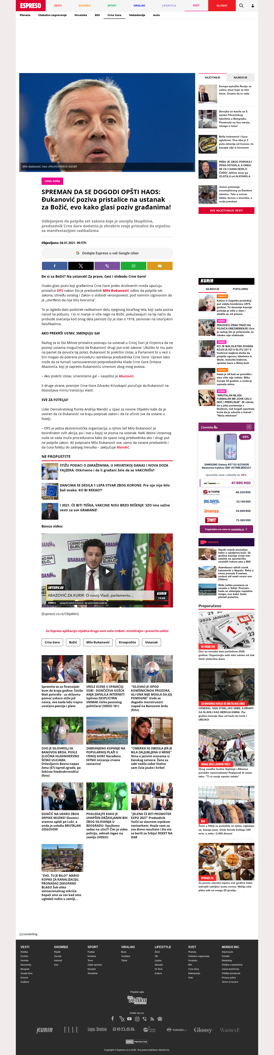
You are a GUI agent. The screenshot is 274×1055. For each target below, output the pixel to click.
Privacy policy (229, 977)
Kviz (56, 965)
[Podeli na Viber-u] (107, 266)
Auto (156, 15)
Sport (93, 947)
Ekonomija (26, 965)
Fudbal (91, 952)
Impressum (227, 952)
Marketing (227, 960)
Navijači (92, 969)
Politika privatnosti (231, 973)
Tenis (90, 960)
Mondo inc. (231, 947)
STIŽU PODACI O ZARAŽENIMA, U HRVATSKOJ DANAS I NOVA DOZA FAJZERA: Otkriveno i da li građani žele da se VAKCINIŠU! (114, 467)
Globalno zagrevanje (52, 15)
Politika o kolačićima (232, 965)
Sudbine (25, 982)
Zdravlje (159, 965)
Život (157, 952)
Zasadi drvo (26, 973)
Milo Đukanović (98, 642)
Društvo (24, 956)
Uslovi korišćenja (230, 969)
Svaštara (125, 956)
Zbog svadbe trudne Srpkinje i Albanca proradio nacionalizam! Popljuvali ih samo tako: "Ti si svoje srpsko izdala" (225, 772)
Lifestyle (163, 947)
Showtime (93, 973)
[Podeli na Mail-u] (160, 266)
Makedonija (137, 15)
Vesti (25, 947)
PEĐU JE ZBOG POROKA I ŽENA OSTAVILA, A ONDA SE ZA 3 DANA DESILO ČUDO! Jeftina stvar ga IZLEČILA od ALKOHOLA (235, 169)
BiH (97, 15)
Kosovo (24, 977)
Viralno (128, 947)
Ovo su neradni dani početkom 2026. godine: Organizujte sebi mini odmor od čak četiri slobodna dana (226, 655)
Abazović (126, 376)
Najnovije (240, 77)
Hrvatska (81, 15)
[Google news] (159, 1018)
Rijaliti (57, 952)
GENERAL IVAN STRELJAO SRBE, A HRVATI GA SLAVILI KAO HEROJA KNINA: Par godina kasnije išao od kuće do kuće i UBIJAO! (226, 714)
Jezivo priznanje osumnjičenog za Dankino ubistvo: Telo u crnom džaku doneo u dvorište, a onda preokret (235, 194)
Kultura (158, 973)
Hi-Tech (159, 969)
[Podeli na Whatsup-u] (133, 266)
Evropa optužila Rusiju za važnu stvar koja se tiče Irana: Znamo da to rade (235, 90)
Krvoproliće (127, 642)
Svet (192, 947)
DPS (60, 290)
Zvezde (58, 956)
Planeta (25, 15)
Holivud (58, 960)
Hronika (25, 960)
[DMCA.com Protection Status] (137, 1042)
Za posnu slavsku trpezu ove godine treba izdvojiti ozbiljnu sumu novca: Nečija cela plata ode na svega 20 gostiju (225, 886)
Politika (24, 952)
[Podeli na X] (81, 266)
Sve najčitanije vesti (226, 210)
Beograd (25, 969)
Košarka (92, 956)
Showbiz (61, 947)
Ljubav (158, 960)
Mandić (123, 447)
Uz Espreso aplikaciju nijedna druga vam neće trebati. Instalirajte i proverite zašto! (107, 631)
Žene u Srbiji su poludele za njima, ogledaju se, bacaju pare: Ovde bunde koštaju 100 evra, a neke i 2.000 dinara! (226, 829)
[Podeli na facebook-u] (54, 266)
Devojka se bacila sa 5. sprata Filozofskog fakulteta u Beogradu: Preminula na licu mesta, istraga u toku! (234, 118)
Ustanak (151, 642)
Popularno (240, 289)
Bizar (123, 952)
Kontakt (225, 956)
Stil (156, 956)
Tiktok (124, 960)
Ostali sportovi (95, 965)
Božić (73, 642)
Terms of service (230, 982)
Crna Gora (114, 15)
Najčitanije (212, 77)
